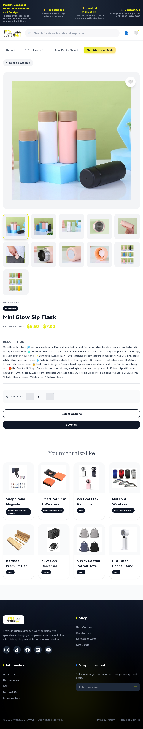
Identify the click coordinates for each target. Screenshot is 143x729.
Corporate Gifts (86, 638)
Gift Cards (82, 644)
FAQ (5, 685)
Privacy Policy (106, 719)
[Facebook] (27, 650)
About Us (9, 674)
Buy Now (71, 424)
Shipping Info (11, 697)
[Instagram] (6, 650)
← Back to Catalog (18, 62)
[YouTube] (48, 650)
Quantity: (14, 396)
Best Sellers (83, 632)
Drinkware (34, 50)
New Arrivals (84, 626)
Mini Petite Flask (65, 50)
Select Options (71, 413)
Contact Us (10, 691)
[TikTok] (17, 650)
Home (9, 49)
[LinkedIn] (38, 650)
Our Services (11, 680)
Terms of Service (129, 719)
